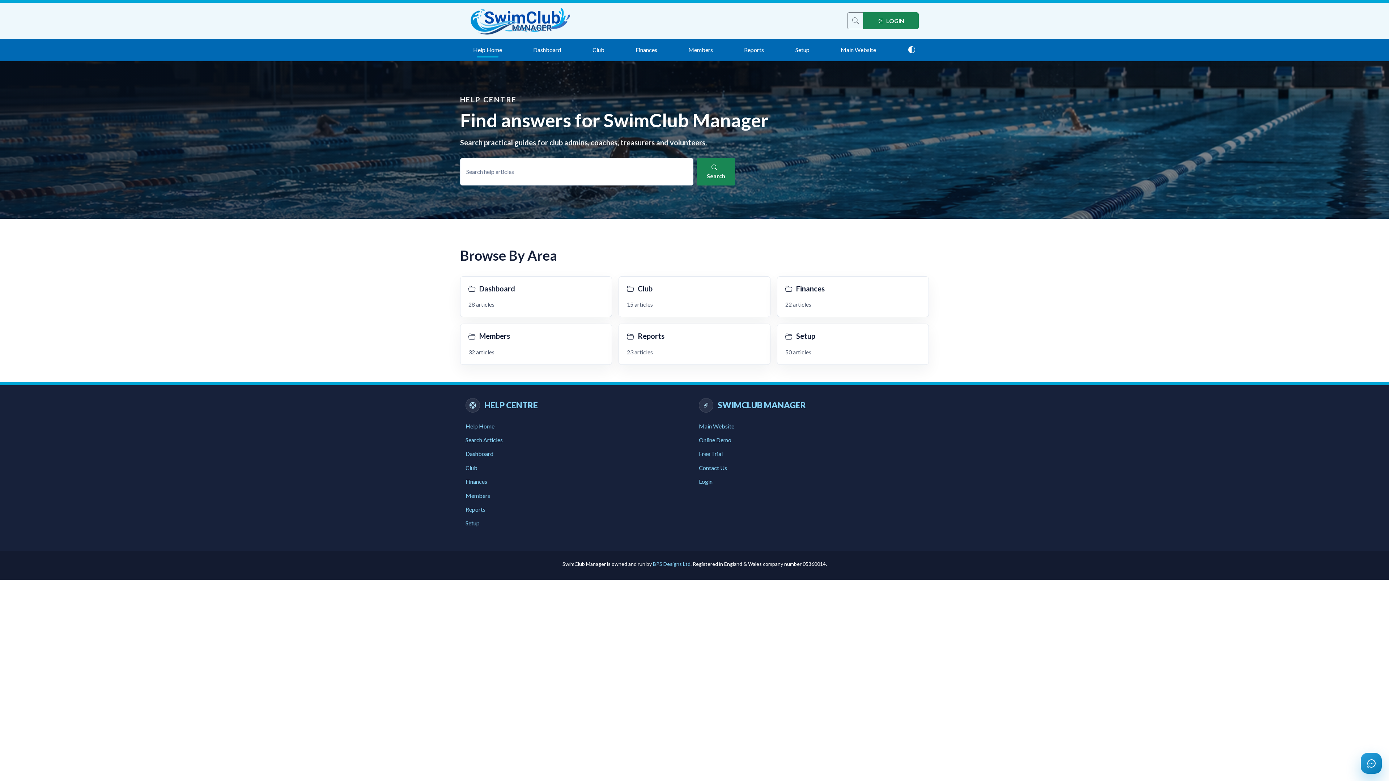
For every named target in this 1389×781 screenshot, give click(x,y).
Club (598, 49)
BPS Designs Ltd (672, 564)
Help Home (487, 49)
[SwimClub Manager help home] (521, 21)
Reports (754, 49)
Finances (646, 49)
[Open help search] (855, 20)
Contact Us (713, 467)
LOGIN (895, 20)
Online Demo (715, 439)
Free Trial (711, 453)
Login (706, 481)
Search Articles (484, 439)
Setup (802, 49)
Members (700, 49)
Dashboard (547, 49)
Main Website (858, 49)
